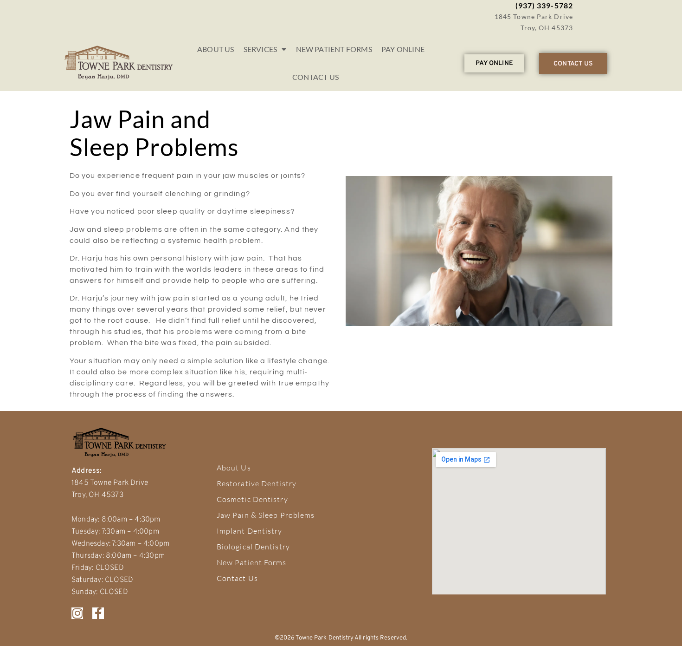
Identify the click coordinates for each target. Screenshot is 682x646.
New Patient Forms (334, 49)
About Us (215, 49)
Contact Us (315, 76)
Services (260, 49)
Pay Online (403, 49)
